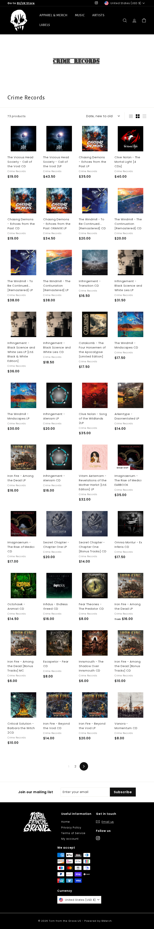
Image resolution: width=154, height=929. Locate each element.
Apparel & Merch (53, 15)
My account (70, 839)
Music (80, 15)
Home (65, 822)
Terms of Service (73, 833)
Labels (44, 25)
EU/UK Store (26, 3)
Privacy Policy (71, 827)
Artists (98, 15)
